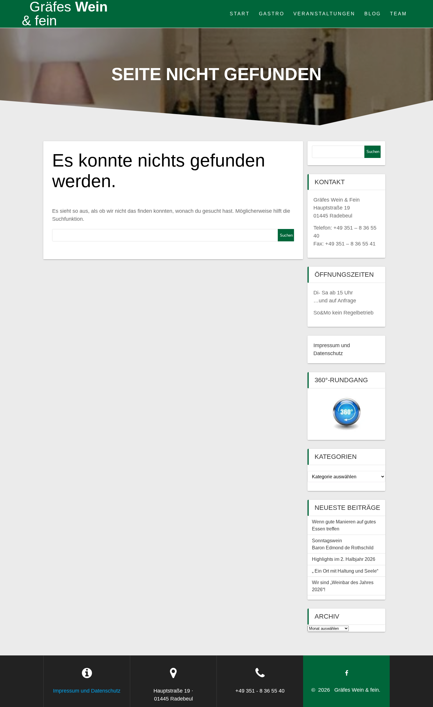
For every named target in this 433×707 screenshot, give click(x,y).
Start (240, 13)
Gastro (271, 13)
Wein (65, 14)
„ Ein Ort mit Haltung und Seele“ (345, 570)
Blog (372, 13)
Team (398, 13)
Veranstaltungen (324, 13)
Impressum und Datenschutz (86, 691)
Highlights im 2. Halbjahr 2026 (343, 559)
